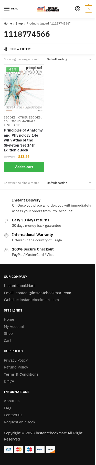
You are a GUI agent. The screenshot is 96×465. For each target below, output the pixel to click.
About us (11, 400)
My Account (14, 326)
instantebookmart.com (39, 299)
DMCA (9, 381)
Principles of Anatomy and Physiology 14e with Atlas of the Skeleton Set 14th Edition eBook (23, 140)
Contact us (13, 414)
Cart (7, 340)
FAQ (7, 408)
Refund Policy (16, 367)
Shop (19, 23)
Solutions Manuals (20, 121)
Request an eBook (19, 422)
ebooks (10, 117)
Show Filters (21, 49)
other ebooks (29, 117)
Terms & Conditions (21, 374)
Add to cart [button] (24, 166)
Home (8, 23)
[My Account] (77, 9)
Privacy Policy (16, 360)
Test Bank (12, 125)
